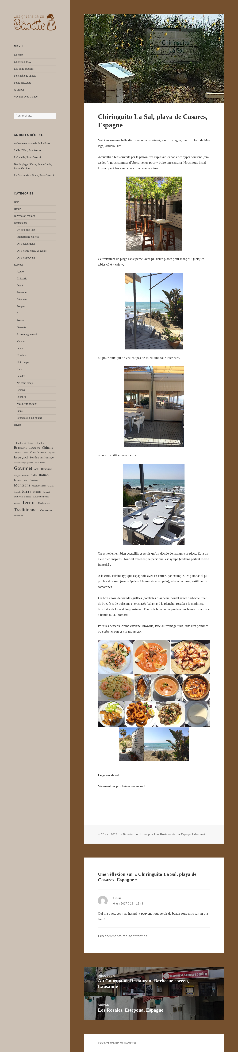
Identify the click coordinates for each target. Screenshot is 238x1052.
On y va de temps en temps (32, 250)
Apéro (20, 271)
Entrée (20, 369)
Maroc (26, 480)
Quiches (21, 396)
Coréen (26, 453)
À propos (19, 89)
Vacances (45, 510)
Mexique (34, 480)
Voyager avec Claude (25, 96)
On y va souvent (26, 257)
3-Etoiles (18, 443)
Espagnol (21, 457)
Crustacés (22, 355)
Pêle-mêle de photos (25, 75)
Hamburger (46, 469)
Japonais (18, 480)
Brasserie (20, 447)
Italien (44, 475)
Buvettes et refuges (24, 215)
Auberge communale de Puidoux (32, 143)
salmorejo (112, 581)
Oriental (51, 486)
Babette (128, 834)
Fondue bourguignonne (23, 462)
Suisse (27, 496)
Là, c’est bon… (22, 61)
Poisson (21, 320)
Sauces (20, 348)
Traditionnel (26, 509)
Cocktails (17, 453)
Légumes (22, 299)
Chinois (47, 447)
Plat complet (23, 362)
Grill (37, 468)
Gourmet (23, 468)
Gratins (21, 389)
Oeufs (20, 285)
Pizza (26, 491)
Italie (34, 475)
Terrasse (17, 503)
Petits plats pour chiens (29, 417)
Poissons (37, 491)
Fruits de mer (40, 462)
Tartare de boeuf (41, 496)
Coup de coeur (38, 452)
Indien (25, 475)
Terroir (29, 502)
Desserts (21, 327)
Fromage (21, 292)
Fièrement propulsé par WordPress (117, 1042)
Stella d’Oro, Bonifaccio (27, 150)
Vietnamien (18, 516)
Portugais (46, 492)
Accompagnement (27, 334)
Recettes (18, 264)
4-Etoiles (28, 443)
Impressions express (28, 236)
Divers (17, 424)
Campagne (34, 447)
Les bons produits (23, 68)
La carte (18, 54)
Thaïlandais (44, 503)
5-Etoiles (39, 443)
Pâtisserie (22, 278)
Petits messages (22, 82)
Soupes (21, 306)
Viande (21, 341)
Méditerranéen (39, 485)
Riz (19, 313)
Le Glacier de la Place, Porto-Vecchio (34, 175)
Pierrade (17, 492)
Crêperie (51, 453)
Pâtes (19, 410)
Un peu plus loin (26, 229)
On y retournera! (26, 243)
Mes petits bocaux (27, 403)
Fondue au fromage (42, 457)
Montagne (22, 485)
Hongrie (17, 476)
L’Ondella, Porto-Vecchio (28, 157)
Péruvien (18, 496)
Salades (21, 376)
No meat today (25, 382)
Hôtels (17, 208)
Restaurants (20, 222)
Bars (16, 201)
